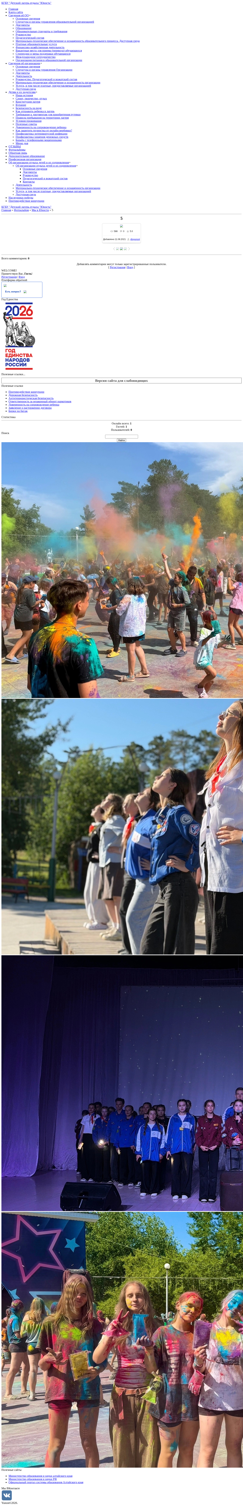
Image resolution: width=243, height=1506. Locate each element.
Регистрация (117, 267)
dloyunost (135, 239)
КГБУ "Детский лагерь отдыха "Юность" (26, 2)
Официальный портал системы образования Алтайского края (46, 1482)
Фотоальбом (21, 210)
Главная (6, 210)
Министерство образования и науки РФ (33, 1479)
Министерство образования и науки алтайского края (40, 1475)
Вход (130, 267)
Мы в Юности (40, 210)
